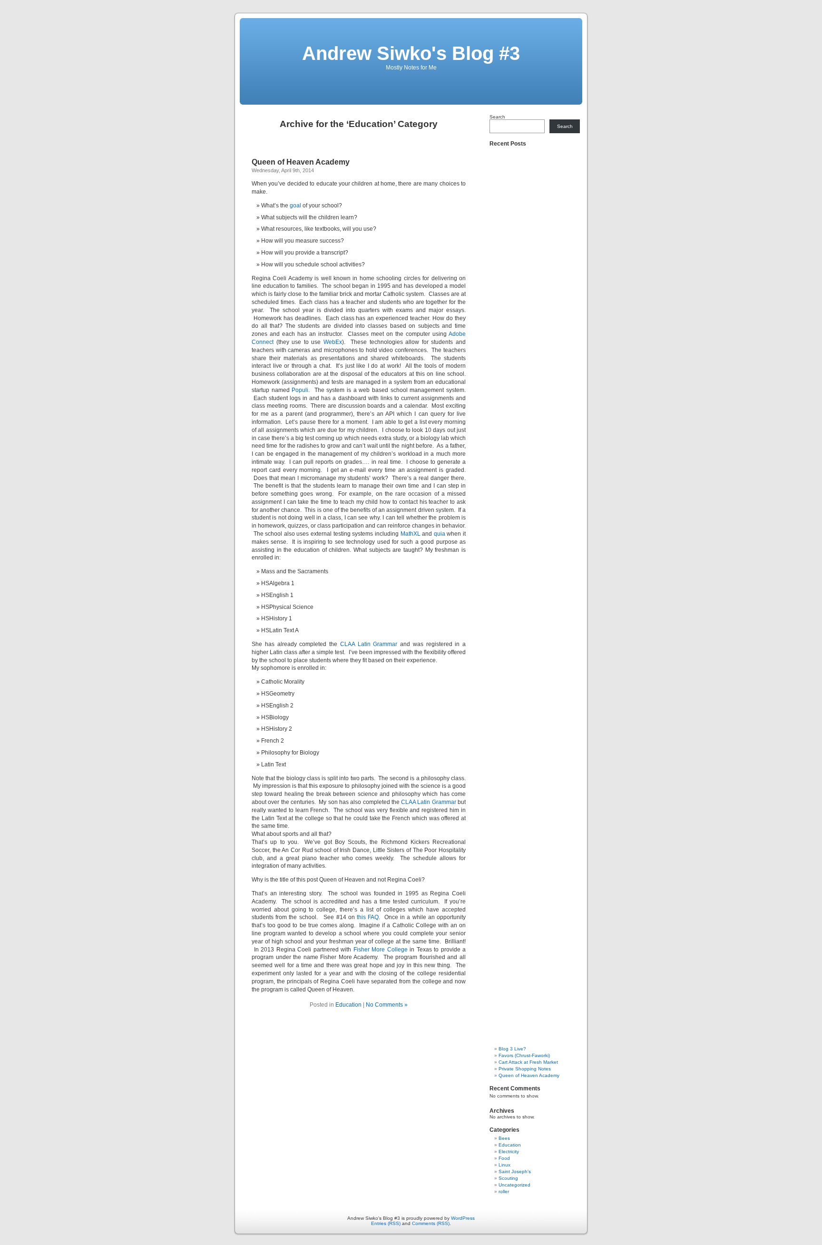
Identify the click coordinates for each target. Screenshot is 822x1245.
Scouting (508, 1178)
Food (504, 1158)
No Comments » (387, 1004)
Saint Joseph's (515, 1171)
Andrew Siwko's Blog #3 (411, 53)
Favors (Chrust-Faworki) (524, 1055)
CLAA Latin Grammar (369, 644)
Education (348, 1004)
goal (295, 205)
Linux (504, 1164)
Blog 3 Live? (512, 1048)
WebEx (332, 342)
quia (439, 533)
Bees (504, 1138)
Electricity (509, 1151)
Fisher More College (380, 949)
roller (504, 1191)
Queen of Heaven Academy (301, 162)
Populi (300, 390)
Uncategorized (514, 1184)
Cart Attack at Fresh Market (528, 1062)
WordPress (463, 1218)
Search (497, 116)
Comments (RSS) (431, 1223)
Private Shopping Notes (525, 1068)
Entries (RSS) (386, 1223)
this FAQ (368, 917)
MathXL (411, 533)
